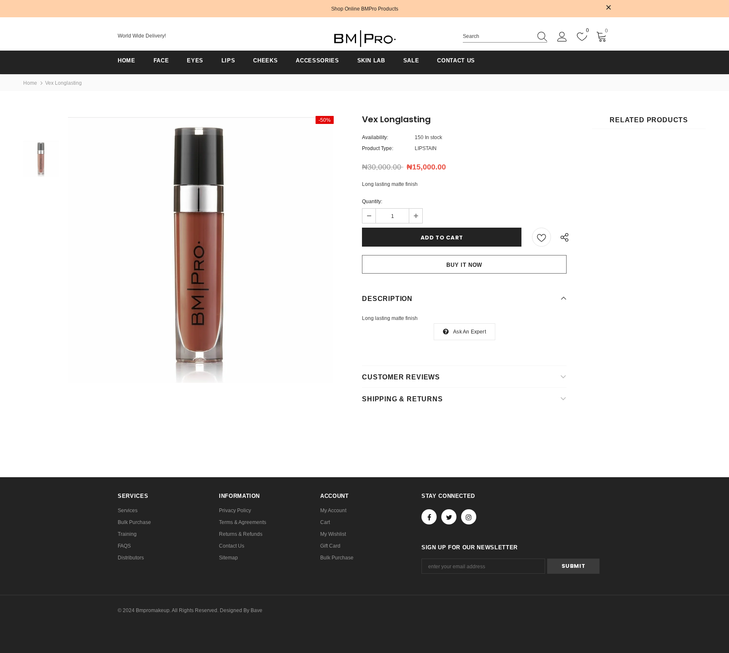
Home (30, 83)
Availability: (375, 137)
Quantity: (372, 201)
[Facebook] (429, 516)
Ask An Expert (469, 332)
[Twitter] (448, 516)
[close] (608, 8)
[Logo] (364, 38)
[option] (201, 249)
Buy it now (464, 265)
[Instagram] (468, 516)
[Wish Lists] (541, 237)
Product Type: (377, 148)
